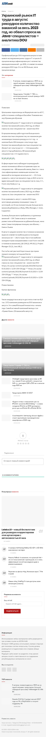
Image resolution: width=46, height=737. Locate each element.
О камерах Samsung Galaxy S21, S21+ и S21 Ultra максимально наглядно (25, 549)
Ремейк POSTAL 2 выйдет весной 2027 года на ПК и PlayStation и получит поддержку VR (26, 701)
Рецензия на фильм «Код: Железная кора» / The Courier (25, 572)
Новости (10, 11)
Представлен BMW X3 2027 (22, 393)
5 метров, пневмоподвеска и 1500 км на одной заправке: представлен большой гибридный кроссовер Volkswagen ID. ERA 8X (28, 84)
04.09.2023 (6, 45)
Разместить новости (8, 719)
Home (4, 11)
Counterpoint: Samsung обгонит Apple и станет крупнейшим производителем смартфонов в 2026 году (27, 418)
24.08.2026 (17, 90)
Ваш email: (8, 600)
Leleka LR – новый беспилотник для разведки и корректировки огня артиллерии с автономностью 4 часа (18, 534)
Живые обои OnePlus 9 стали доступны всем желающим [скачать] (24, 582)
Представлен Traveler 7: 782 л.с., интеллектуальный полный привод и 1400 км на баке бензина (28, 96)
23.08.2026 (16, 388)
